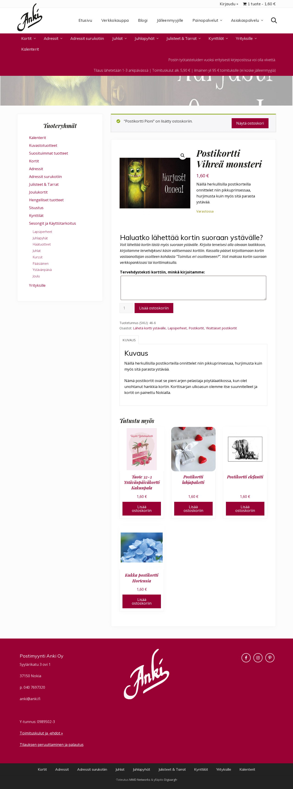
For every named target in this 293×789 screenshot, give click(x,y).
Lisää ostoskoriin (154, 308)
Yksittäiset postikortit (221, 328)
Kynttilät (36, 215)
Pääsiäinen (41, 263)
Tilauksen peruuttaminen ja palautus (52, 744)
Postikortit (196, 328)
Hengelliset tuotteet (46, 199)
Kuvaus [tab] (129, 340)
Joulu (36, 276)
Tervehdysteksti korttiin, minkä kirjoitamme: (162, 272)
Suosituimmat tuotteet (48, 153)
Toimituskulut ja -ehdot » (41, 733)
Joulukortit (38, 192)
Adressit (36, 168)
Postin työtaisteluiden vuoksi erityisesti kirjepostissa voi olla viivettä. (222, 59)
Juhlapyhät (40, 238)
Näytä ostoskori (250, 123)
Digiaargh (170, 780)
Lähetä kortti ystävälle (149, 328)
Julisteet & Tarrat (44, 184)
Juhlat (37, 250)
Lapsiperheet (177, 328)
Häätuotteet (42, 244)
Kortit (34, 161)
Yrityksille (37, 285)
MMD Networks (139, 780)
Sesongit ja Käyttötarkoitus (52, 223)
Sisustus (36, 207)
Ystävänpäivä (42, 270)
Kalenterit (37, 137)
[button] (183, 155)
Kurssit (38, 257)
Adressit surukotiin (45, 176)
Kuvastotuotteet (43, 145)
